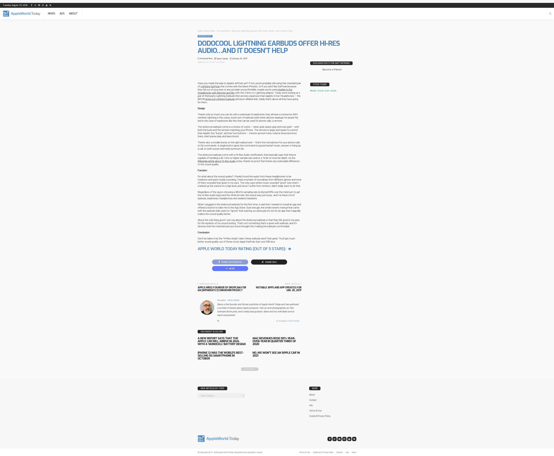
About (73, 13)
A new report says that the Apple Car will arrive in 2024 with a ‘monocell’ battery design (222, 341)
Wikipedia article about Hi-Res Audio (217, 161)
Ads (62, 13)
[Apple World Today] (21, 13)
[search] (550, 13)
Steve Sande (222, 58)
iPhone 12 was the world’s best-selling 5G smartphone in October (221, 356)
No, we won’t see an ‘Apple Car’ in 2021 (276, 354)
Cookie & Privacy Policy (320, 416)
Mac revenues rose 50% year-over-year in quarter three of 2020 (274, 341)
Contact (312, 400)
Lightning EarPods (210, 86)
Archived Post (205, 36)
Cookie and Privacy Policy (323, 452)
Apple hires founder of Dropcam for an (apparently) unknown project (222, 289)
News (51, 13)
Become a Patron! (331, 69)
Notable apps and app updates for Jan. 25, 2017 (279, 289)
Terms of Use (315, 411)
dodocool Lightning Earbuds (220, 99)
